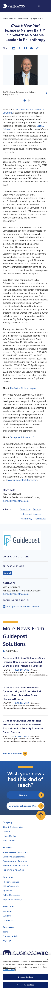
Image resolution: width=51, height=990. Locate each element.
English (7, 573)
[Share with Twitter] (19, 48)
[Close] (47, 959)
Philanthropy (26, 518)
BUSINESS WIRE (24, 109)
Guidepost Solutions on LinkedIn (23, 606)
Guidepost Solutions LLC (22, 437)
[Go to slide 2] (29, 100)
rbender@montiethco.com (16, 501)
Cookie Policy (9, 970)
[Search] (39, 6)
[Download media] (46, 93)
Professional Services (30, 514)
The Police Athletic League (23, 388)
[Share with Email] (31, 48)
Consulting (25, 509)
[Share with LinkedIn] (13, 48)
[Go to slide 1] (25, 100)
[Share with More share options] (43, 48)
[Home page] (14, 6)
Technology (40, 518)
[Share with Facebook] (25, 48)
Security (37, 509)
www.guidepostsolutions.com (22, 480)
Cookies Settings (25, 977)
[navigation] (45, 6)
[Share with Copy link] (37, 48)
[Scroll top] (41, 815)
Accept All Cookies (25, 985)
